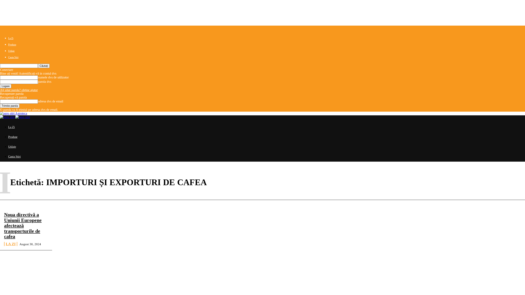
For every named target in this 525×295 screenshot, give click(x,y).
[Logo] (7, 117)
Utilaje (11, 51)
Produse (12, 44)
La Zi (10, 38)
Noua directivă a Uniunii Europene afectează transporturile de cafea (23, 225)
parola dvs (44, 81)
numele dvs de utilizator (53, 77)
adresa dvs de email (50, 101)
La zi (11, 244)
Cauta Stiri (13, 57)
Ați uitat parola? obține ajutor (19, 90)
